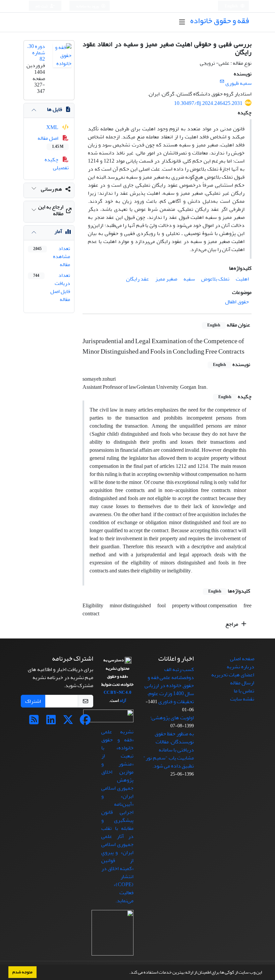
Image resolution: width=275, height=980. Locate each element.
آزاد (122, 700)
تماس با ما (244, 691)
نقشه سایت (242, 699)
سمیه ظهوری (238, 83)
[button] (127, 973)
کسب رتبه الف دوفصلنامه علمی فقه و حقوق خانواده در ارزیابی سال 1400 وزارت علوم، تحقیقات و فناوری (169, 685)
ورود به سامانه (87, 6)
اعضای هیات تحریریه (232, 675)
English (231, 6)
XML (52, 127)
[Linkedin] (51, 722)
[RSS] (34, 722)
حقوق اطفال (237, 302)
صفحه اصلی (242, 659)
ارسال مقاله (242, 683)
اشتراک (33, 701)
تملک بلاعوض (215, 279)
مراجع (232, 624)
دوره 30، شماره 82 (36, 52)
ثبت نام (42, 6)
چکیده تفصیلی (57, 164)
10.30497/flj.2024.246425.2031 (208, 103)
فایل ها (54, 109)
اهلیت (242, 279)
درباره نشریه (240, 667)
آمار (58, 231)
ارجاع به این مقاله (50, 210)
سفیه (189, 279)
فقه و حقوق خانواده (219, 20)
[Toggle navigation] (182, 22)
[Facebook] (85, 722)
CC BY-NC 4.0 (117, 692)
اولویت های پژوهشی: (172, 718)
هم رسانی (51, 189)
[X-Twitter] (68, 722)
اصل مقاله (50, 141)
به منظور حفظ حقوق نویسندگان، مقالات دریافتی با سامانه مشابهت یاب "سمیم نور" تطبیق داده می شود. (168, 750)
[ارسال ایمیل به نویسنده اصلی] (221, 81)
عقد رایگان (137, 279)
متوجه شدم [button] (22, 972)
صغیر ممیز (166, 279)
